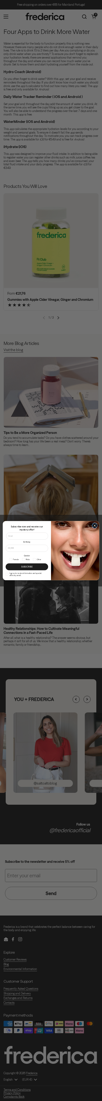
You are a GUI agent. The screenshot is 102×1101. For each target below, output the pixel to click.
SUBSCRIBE (27, 566)
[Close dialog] (94, 525)
